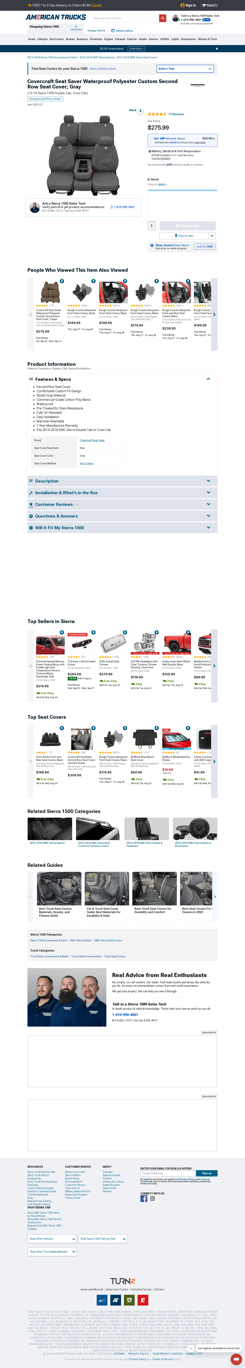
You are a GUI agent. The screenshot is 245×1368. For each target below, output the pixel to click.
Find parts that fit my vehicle (45, 98)
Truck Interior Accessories (86, 956)
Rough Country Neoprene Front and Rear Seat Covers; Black (176, 316)
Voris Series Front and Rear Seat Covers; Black (50, 761)
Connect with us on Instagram (152, 1198)
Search (162, 18)
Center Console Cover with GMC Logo (208, 761)
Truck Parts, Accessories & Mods (49, 956)
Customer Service (75, 1184)
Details (97, 5)
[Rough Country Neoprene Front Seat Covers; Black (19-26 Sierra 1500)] (113, 292)
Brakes (70, 39)
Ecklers (159, 1289)
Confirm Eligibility (161, 158)
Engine (108, 39)
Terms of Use (72, 1197)
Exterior (132, 39)
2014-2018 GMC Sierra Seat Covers (137, 57)
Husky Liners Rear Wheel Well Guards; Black (176, 664)
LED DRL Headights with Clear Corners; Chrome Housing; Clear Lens (144, 666)
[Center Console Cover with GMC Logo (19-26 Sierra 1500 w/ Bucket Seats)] (208, 739)
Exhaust (120, 39)
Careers (107, 1178)
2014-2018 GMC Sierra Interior (97, 57)
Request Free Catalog (39, 1201)
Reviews (107, 1191)
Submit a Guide (111, 1175)
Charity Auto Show (113, 1181)
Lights (175, 39)
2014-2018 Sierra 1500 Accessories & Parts (52, 57)
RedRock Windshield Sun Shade (176, 760)
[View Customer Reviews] (157, 114)
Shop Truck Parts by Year (41, 1172)
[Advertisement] (122, 1061)
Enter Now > (136, 48)
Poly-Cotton (86, 463)
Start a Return (73, 1175)
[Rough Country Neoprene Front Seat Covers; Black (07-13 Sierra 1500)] (82, 292)
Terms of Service (162, 1359)
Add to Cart (190, 226)
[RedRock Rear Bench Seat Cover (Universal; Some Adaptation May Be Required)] (145, 739)
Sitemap (119, 1353)
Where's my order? (75, 1172)
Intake (143, 39)
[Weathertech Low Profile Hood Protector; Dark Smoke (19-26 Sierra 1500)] (208, 643)
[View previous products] (30, 314)
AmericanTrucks (117, 1289)
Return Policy (72, 1178)
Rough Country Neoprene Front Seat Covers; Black (82, 313)
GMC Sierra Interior (81, 940)
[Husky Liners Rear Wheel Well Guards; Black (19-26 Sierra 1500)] (176, 643)
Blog (30, 1197)
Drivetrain (96, 39)
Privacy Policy (187, 1179)
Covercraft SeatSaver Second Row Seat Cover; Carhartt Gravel (82, 763)
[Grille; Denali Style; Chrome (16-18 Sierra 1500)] (113, 643)
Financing (32, 1184)
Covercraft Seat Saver (92, 440)
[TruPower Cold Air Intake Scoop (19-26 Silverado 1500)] (82, 643)
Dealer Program (111, 1184)
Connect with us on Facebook (143, 1198)
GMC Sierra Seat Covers (108, 940)
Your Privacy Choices (168, 1353)
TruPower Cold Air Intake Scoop (82, 664)
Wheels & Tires (207, 39)
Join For (204, 246)
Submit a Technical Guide (41, 1191)
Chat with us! (72, 1188)
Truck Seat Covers (114, 956)
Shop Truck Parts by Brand (42, 1181)
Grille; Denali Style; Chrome (109, 664)
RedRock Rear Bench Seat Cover (145, 761)
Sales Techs (109, 1188)
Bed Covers (57, 39)
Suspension (188, 39)
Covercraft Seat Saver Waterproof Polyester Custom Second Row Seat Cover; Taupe (50, 318)
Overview (108, 1172)
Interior (153, 39)
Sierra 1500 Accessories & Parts (48, 940)
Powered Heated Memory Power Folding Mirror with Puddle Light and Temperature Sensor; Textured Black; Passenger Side (50, 670)
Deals (31, 39)
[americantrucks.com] (56, 17)
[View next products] (214, 314)
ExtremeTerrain (141, 1289)
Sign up (207, 1173)
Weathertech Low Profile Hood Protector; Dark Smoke (208, 666)
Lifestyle (42, 39)
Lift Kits (164, 39)
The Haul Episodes (37, 1194)
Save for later (185, 235)
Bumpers (82, 39)
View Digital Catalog (38, 1204)
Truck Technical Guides (40, 1188)
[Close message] (217, 49)
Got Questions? (74, 1181)
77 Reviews (176, 114)
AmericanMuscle (91, 1289)
